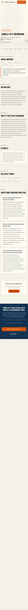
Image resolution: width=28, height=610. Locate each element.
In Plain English (8, 48)
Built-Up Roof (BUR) (6, 181)
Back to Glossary (7, 42)
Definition (19, 48)
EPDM (3, 177)
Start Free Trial (14, 291)
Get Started (21, 2)
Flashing (15, 181)
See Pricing (13, 334)
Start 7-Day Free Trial (13, 329)
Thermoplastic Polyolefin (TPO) (14, 177)
